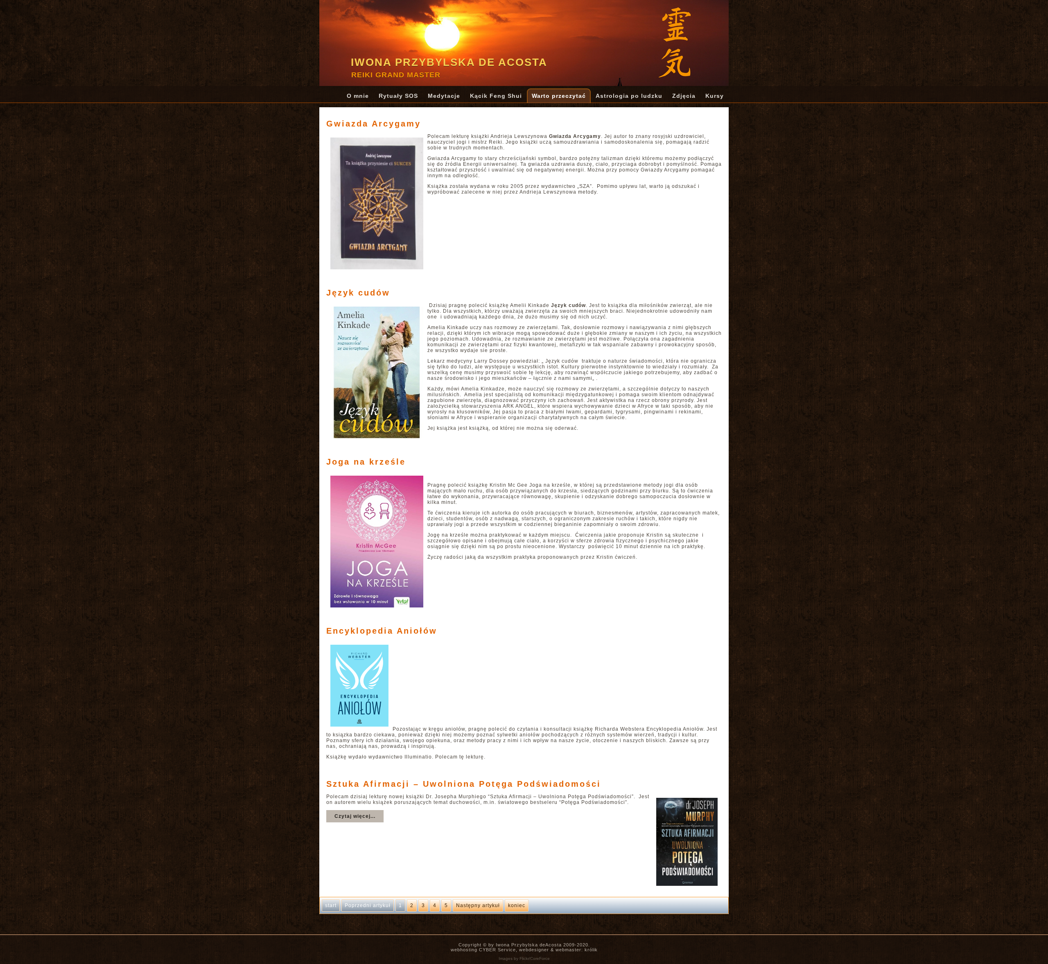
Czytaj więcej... (354, 816)
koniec (516, 905)
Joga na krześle (366, 461)
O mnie (358, 96)
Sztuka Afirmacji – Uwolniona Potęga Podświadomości (463, 783)
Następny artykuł (478, 905)
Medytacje (444, 96)
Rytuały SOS (398, 96)
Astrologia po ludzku (629, 96)
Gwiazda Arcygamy (373, 123)
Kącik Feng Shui (496, 96)
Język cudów (358, 292)
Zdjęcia (684, 96)
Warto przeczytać (559, 96)
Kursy (714, 96)
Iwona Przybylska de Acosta (449, 62)
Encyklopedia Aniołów (381, 630)
